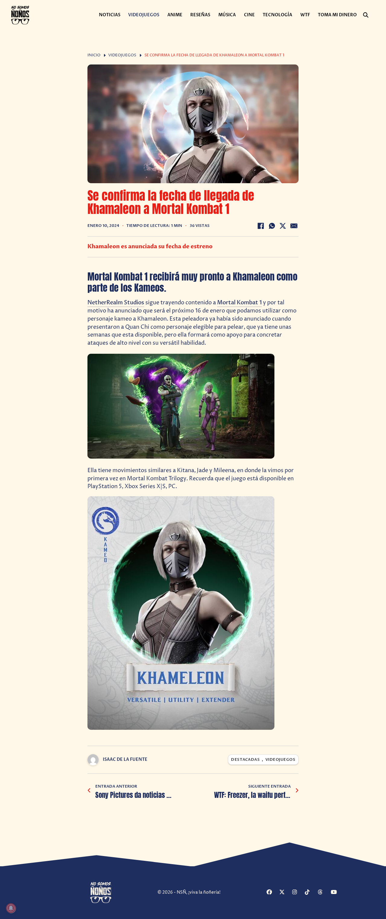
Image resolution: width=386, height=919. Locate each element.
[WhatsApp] (271, 226)
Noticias (109, 15)
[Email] (294, 226)
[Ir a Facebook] (272, 892)
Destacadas (245, 759)
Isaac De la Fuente (125, 759)
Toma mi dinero (337, 15)
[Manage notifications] (11, 908)
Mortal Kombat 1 (239, 302)
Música (227, 15)
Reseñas (200, 15)
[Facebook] (260, 226)
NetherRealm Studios (115, 302)
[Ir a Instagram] (297, 892)
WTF (305, 15)
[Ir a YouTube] (336, 892)
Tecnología (277, 15)
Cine (249, 15)
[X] (282, 226)
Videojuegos (143, 15)
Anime (174, 15)
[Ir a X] (284, 892)
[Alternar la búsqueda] (366, 15)
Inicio (93, 55)
